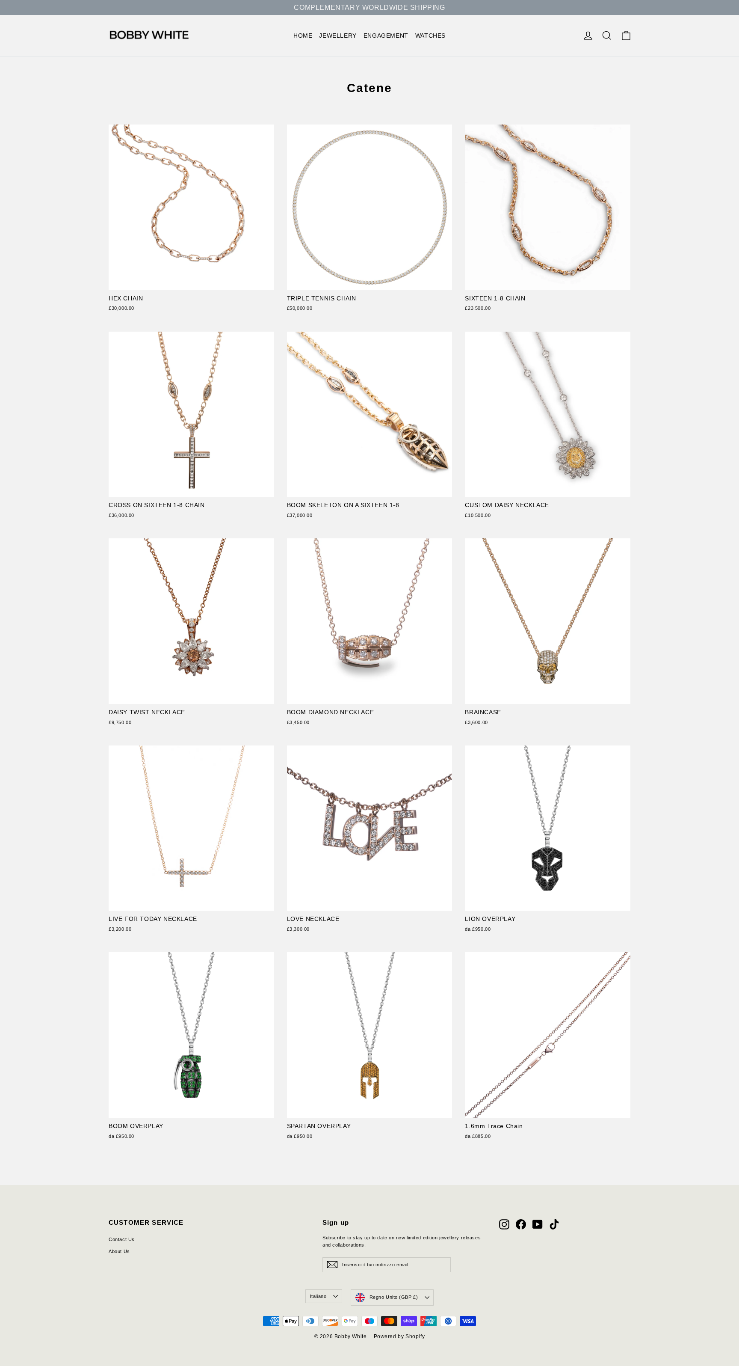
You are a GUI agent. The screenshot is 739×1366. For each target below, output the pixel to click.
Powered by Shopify (399, 1336)
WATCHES (430, 35)
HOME (302, 35)
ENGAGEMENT (386, 35)
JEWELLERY (337, 35)
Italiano (318, 1296)
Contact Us (122, 1239)
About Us (119, 1251)
